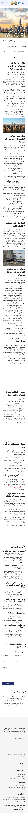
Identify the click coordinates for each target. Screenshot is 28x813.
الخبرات (15, 41)
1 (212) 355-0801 (20, 785)
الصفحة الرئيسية (22, 41)
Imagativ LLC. (21, 756)
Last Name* (18, 655)
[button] (4, 51)
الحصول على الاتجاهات (19, 801)
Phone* (17, 661)
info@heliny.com (20, 738)
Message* (5, 667)
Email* (4, 661)
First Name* (5, 655)
